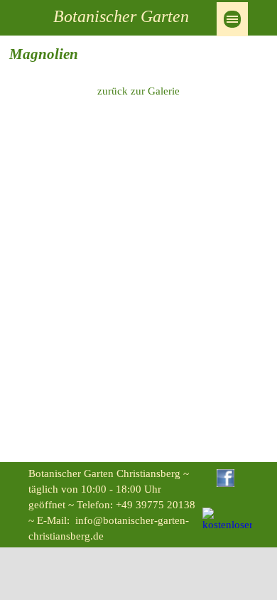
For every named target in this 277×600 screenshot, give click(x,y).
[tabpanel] (138, 54)
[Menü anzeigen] (232, 19)
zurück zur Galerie (138, 91)
